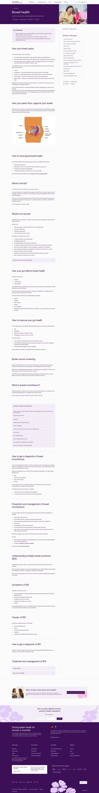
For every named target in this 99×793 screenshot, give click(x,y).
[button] (32, 2)
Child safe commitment (74, 755)
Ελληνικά (80, 769)
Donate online (34, 748)
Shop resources (15, 755)
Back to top (82, 782)
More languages (57, 772)
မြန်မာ (54, 769)
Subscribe (59, 718)
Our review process (72, 28)
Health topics (16, 8)
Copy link (37, 19)
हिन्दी (85, 769)
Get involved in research (36, 753)
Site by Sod (85, 790)
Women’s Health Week (36, 755)
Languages (83, 2)
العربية (59, 769)
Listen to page (23, 19)
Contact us (14, 748)
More (65, 2)
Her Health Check (54, 755)
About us (72, 748)
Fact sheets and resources (56, 748)
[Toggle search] (75, 2)
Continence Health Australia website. (38, 173)
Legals (13, 753)
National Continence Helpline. (27, 543)
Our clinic (72, 753)
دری (69, 769)
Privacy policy (15, 751)
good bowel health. (25, 546)
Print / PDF (31, 19)
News (71, 751)
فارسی (74, 769)
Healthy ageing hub (55, 753)
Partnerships (33, 751)
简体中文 (64, 769)
